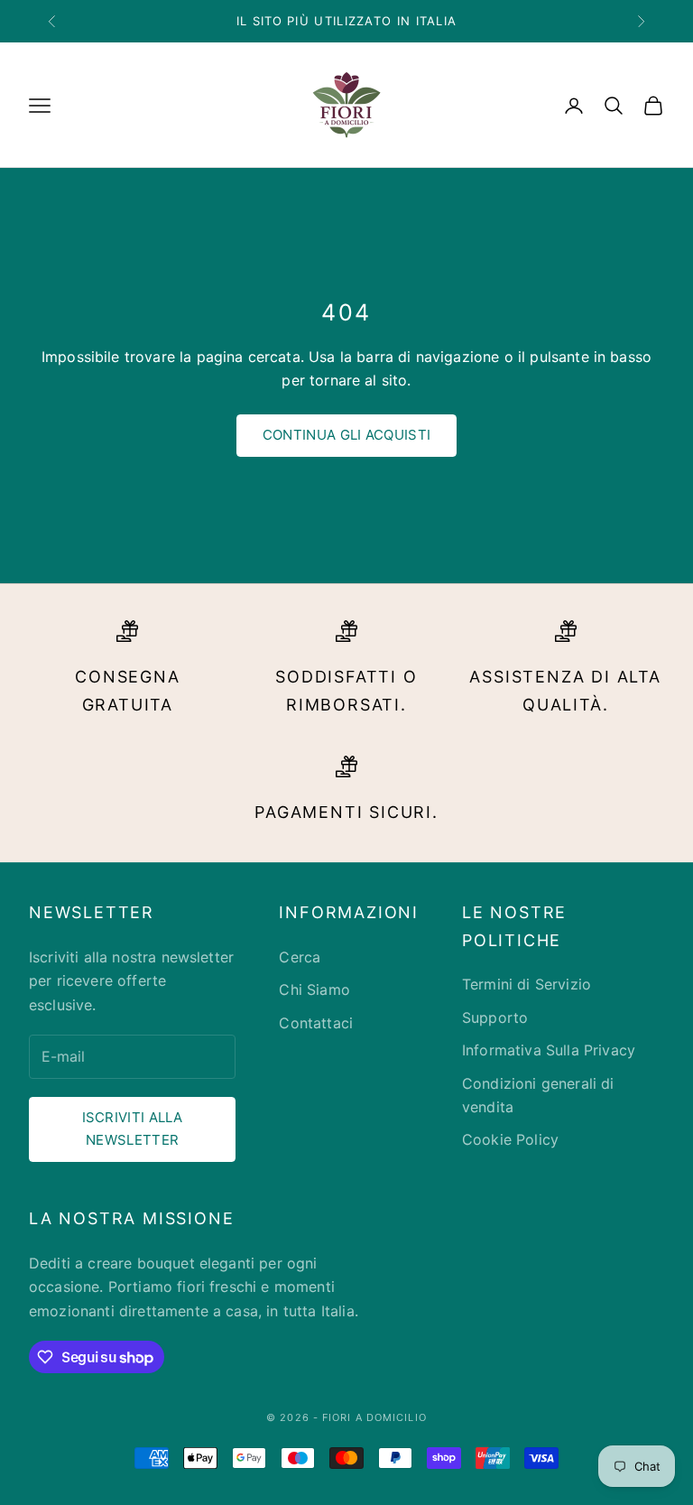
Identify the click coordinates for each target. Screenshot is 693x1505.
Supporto (495, 1017)
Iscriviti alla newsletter (132, 1128)
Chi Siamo (314, 989)
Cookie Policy (510, 1139)
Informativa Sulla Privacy (548, 1050)
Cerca (299, 957)
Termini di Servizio (526, 984)
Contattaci (316, 1023)
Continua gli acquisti (346, 434)
